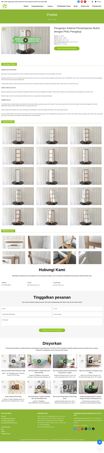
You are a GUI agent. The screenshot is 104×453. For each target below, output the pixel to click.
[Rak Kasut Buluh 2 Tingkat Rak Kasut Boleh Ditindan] (39, 361)
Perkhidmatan (5, 427)
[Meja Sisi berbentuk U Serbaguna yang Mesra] (91, 361)
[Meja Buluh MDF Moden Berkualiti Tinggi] (13, 361)
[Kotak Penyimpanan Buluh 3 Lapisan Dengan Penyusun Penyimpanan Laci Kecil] (91, 387)
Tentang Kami (5, 433)
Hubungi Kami (96, 6)
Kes (2, 429)
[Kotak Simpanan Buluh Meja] (13, 387)
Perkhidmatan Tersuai (64, 6)
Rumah (26, 6)
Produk (50, 6)
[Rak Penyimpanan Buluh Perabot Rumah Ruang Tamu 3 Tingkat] (65, 361)
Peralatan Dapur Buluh (7, 420)
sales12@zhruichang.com (48, 427)
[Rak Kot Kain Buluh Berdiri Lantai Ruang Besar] (65, 387)
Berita (76, 6)
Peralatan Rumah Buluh (8, 418)
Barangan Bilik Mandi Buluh (9, 422)
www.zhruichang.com (58, 285)
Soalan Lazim (85, 6)
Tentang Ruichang (37, 6)
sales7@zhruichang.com (33, 285)
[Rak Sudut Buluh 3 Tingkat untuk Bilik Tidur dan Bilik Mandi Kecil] (39, 387)
